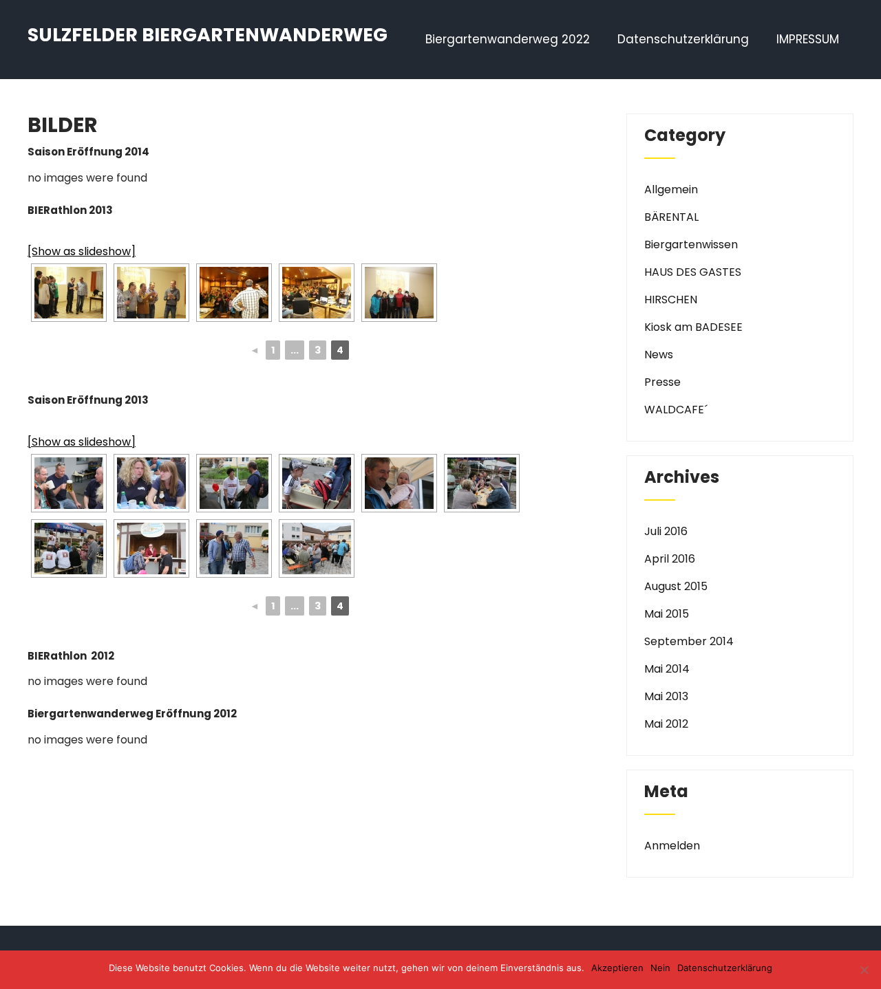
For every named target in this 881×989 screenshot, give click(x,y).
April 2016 (669, 559)
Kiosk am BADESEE (693, 327)
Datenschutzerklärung (683, 39)
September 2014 (689, 641)
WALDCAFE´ (676, 409)
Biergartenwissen (691, 244)
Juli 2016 (666, 531)
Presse (662, 382)
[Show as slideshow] (82, 251)
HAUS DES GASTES (692, 272)
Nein (660, 967)
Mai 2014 (667, 669)
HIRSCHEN (670, 299)
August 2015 (676, 586)
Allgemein (671, 189)
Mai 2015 (666, 614)
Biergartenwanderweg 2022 (507, 39)
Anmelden (672, 846)
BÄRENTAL (671, 217)
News (658, 354)
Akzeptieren (617, 967)
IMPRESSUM (807, 39)
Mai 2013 (666, 696)
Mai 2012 (666, 724)
